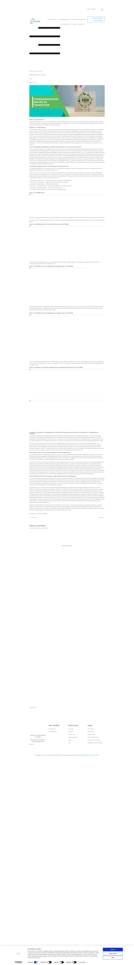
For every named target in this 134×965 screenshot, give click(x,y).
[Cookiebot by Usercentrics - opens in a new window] (18, 962)
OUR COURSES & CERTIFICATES (97, 19)
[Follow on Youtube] (41, 747)
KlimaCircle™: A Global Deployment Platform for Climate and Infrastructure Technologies (58, 643)
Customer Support (91, 9)
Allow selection (113, 953)
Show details (82, 962)
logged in (37, 528)
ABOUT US (81, 24)
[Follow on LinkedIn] (30, 747)
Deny (113, 957)
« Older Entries (32, 707)
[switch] (50, 962)
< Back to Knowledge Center (35, 71)
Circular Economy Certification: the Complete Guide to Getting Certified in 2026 (54, 590)
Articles (31, 78)
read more (33, 597)
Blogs (36, 592)
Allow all (113, 949)
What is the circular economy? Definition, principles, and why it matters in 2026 (55, 695)
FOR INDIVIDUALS (52, 19)
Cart (102, 10)
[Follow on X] (39, 747)
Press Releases (38, 645)
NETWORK (75, 24)
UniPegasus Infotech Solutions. (92, 755)
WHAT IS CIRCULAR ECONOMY (78, 19)
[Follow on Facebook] (33, 747)
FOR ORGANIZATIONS (64, 19)
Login (101, 9)
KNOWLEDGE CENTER (66, 24)
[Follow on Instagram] (36, 747)
